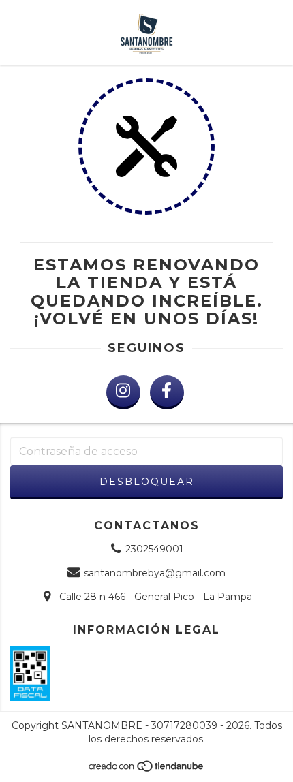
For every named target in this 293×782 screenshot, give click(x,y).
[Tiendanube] (146, 769)
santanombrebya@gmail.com (155, 573)
